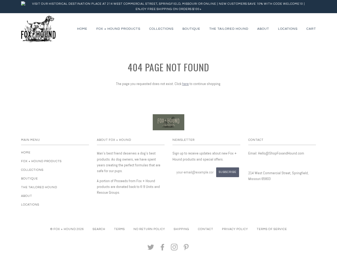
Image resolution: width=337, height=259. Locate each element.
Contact (205, 229)
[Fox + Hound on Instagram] (174, 248)
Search (99, 229)
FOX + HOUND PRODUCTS (118, 29)
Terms (119, 229)
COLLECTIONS (161, 29)
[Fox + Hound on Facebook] (162, 248)
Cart (311, 29)
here (185, 83)
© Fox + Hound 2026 (67, 229)
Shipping (181, 229)
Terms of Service (272, 229)
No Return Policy (149, 229)
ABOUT (263, 29)
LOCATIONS (288, 29)
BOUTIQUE (191, 29)
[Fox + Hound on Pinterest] (186, 248)
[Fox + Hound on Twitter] (150, 248)
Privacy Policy (235, 229)
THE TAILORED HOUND (228, 29)
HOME (82, 29)
